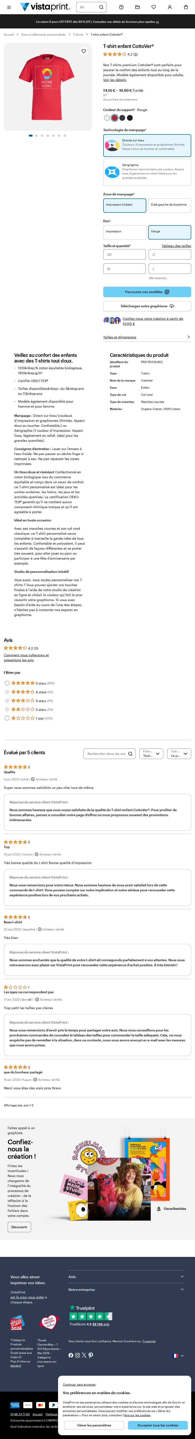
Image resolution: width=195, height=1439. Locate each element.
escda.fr (15, 1365)
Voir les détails (114, 80)
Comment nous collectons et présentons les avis (26, 657)
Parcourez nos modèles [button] (144, 292)
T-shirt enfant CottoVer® (106, 34)
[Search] (130, 753)
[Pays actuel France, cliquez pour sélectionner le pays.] (178, 1356)
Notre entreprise (81, 1289)
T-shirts (78, 34)
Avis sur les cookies (137, 1415)
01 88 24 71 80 (20, 1414)
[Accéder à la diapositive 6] (59, 135)
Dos (107, 221)
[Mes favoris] (153, 7)
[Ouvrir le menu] (9, 7)
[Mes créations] (137, 7)
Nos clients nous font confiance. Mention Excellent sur (112, 1341)
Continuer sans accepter (79, 1384)
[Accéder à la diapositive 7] (65, 135)
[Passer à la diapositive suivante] (89, 87)
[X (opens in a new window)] (84, 1356)
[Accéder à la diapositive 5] (53, 135)
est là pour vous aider (27, 1297)
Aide (72, 1277)
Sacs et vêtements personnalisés (43, 34)
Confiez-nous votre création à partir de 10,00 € (153, 321)
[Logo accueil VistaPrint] (45, 7)
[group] (147, 265)
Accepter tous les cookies (157, 1425)
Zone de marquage (119, 194)
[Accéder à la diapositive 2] (36, 135)
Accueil (9, 34)
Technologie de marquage (124, 130)
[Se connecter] (170, 7)
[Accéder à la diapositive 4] (48, 135)
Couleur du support (125, 110)
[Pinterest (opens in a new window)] (90, 1355)
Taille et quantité (117, 246)
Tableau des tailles (176, 246)
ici (157, 21)
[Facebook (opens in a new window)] (70, 1356)
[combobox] (88, 7)
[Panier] (186, 7)
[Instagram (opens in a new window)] (77, 1356)
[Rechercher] (101, 7)
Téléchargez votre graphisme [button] (144, 306)
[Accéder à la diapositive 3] (42, 135)
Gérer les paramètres (94, 1425)
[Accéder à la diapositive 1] (31, 135)
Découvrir (19, 1227)
